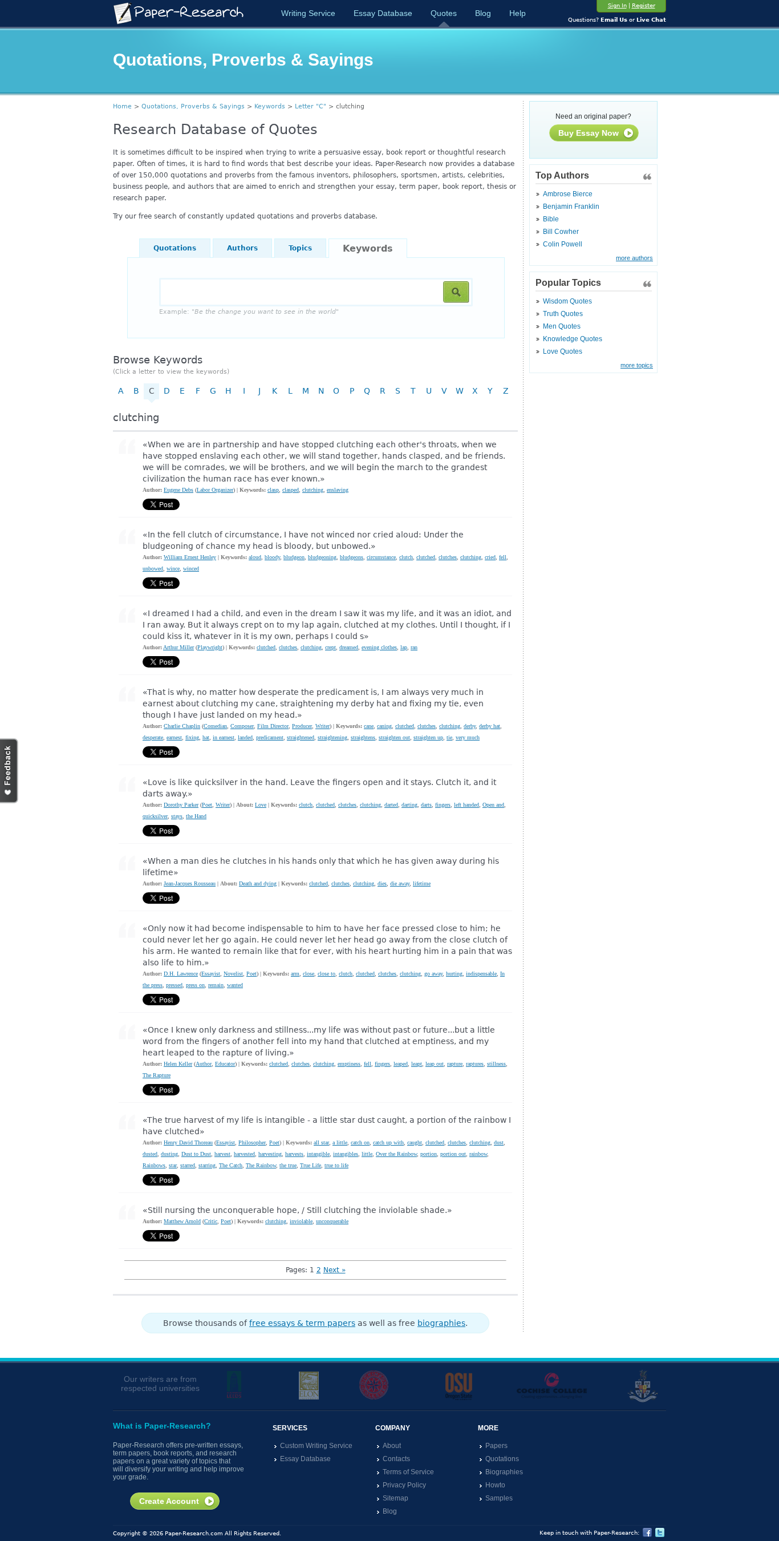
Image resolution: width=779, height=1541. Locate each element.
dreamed (348, 647)
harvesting (270, 1154)
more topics (636, 365)
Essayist (210, 973)
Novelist (233, 973)
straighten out (394, 737)
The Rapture (157, 1075)
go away (433, 973)
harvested (244, 1154)
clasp (273, 490)
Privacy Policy (404, 1485)
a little (339, 1142)
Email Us (614, 20)
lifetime (422, 883)
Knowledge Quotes (572, 339)
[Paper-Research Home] (178, 13)
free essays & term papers (302, 1323)
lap (403, 647)
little (367, 1154)
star (173, 1165)
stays (176, 816)
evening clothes (379, 647)
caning (384, 726)
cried (490, 557)
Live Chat (651, 20)
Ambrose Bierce (568, 194)
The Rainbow (261, 1165)
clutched (425, 557)
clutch (406, 557)
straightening (332, 737)
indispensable (481, 973)
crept (330, 647)
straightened (300, 737)
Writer (322, 726)
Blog (483, 13)
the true (288, 1165)
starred (187, 1165)
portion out (453, 1154)
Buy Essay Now (588, 132)
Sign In (617, 5)
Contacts (396, 1459)
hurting (454, 973)
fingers (443, 805)
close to (326, 973)
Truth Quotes (563, 314)
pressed (174, 985)
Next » (334, 1270)
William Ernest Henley (190, 557)
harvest (222, 1154)
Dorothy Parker (181, 805)
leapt (416, 1064)
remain (216, 985)
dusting (169, 1154)
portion (428, 1154)
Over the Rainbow (396, 1154)
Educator (225, 1064)
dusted (150, 1154)
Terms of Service (408, 1472)
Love (260, 805)
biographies (441, 1323)
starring (207, 1165)
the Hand (196, 816)
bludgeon (294, 557)
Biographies (504, 1472)
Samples (499, 1498)
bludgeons (351, 557)
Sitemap (395, 1498)
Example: (249, 312)
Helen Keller (178, 1064)
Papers (496, 1446)
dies (382, 883)
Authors (242, 248)
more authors (634, 257)
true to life (336, 1165)
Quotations (174, 248)
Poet (207, 805)
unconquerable (332, 1221)
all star (321, 1142)
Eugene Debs (178, 490)
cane (369, 726)
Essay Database (383, 13)
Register (643, 5)
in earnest (223, 737)
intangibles (345, 1154)
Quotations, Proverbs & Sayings (193, 106)
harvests (294, 1154)
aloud (255, 557)
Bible (551, 219)
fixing (192, 737)
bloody (272, 557)
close (308, 973)
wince (173, 568)
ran (414, 647)
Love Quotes (562, 351)
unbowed (153, 568)
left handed (466, 805)
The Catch (230, 1165)
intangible (318, 1154)
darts (426, 805)
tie (449, 737)
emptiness (349, 1064)
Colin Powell (562, 244)
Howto (495, 1485)
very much (468, 737)
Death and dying (258, 883)
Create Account (169, 1501)
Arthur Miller (178, 647)
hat (205, 737)
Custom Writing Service (316, 1446)
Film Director (273, 726)
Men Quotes (562, 326)
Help (517, 13)
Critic (210, 1221)
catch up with (388, 1142)
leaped (400, 1064)
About (392, 1446)
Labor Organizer (215, 490)
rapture (454, 1064)
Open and (493, 805)
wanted (235, 985)
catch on (360, 1142)
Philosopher (252, 1142)
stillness (496, 1064)
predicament (269, 737)
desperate (153, 737)
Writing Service (308, 13)
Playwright (209, 647)
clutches (448, 557)
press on (195, 985)
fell (502, 557)
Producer (302, 726)
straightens (363, 737)
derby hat (489, 726)
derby (470, 726)
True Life (310, 1165)
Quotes (444, 13)
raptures (475, 1064)
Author (204, 1064)
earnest (174, 737)
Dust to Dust (196, 1154)
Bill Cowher (561, 232)
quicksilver (155, 816)
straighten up (428, 737)
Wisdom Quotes (567, 301)
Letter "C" (310, 106)
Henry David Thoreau (188, 1142)
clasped (290, 490)
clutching (312, 490)
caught (414, 1142)
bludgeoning (322, 557)
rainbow (478, 1154)
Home (122, 106)
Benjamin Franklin (571, 207)
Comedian (215, 726)
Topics (300, 248)
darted (391, 805)
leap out (434, 1064)
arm (295, 973)
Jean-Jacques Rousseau (190, 883)
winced (191, 568)
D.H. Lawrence (181, 973)
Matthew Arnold (182, 1221)
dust (499, 1142)
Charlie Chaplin (182, 726)
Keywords (269, 106)
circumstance (381, 557)
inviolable (301, 1221)
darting (409, 805)
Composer (242, 726)
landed (245, 737)
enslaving (337, 490)
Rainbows (154, 1165)
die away (399, 883)
